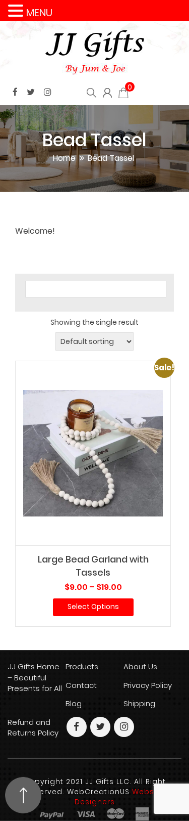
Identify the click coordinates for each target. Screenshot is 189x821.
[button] (17, 11)
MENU (39, 13)
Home (64, 158)
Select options (93, 606)
